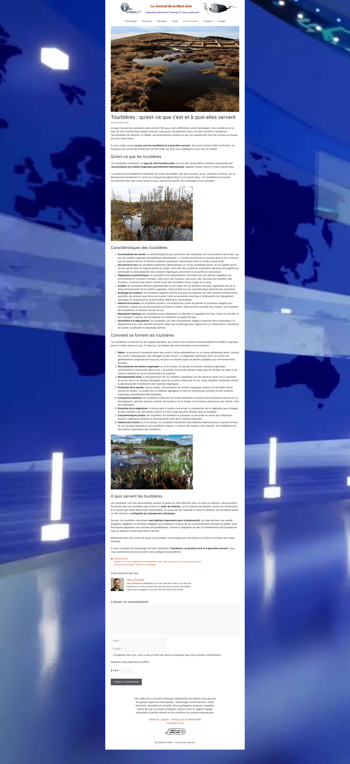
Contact (221, 21)
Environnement (190, 21)
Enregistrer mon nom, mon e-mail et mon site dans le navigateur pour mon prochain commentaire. (167, 655)
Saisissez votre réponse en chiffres (130, 662)
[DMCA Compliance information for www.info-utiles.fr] (175, 733)
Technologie (131, 21)
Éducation (162, 21)
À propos (208, 21)
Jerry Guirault (135, 579)
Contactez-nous (175, 723)
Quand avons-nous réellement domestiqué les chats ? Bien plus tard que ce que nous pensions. (158, 561)
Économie (147, 21)
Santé (175, 21)
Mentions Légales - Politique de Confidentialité (175, 719)
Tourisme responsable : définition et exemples (135, 564)
